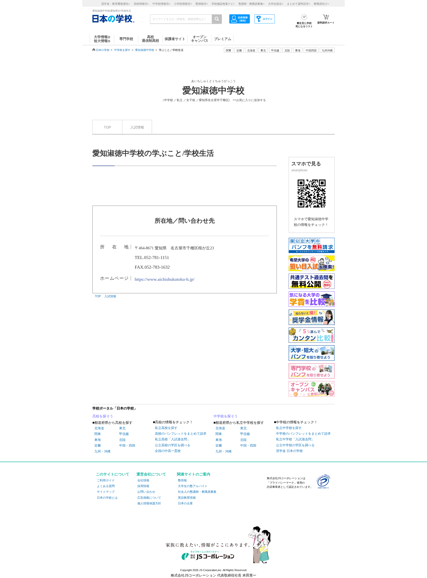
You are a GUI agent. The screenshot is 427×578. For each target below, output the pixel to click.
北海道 (251, 50)
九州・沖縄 (102, 451)
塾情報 (182, 480)
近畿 (97, 445)
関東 (97, 434)
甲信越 (124, 434)
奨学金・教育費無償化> (115, 3)
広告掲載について (149, 497)
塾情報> (201, 3)
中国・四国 (127, 445)
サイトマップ (106, 491)
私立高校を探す (166, 428)
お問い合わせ (146, 491)
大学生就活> (275, 3)
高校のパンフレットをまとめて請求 (180, 433)
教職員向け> (321, 3)
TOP (107, 127)
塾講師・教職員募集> (251, 3)
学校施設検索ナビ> (223, 3)
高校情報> (141, 3)
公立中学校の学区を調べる (295, 445)
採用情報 (143, 486)
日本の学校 (102, 49)
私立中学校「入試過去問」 (295, 439)
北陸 (122, 440)
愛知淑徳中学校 (144, 49)
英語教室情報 (187, 497)
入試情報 (137, 127)
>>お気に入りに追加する (249, 100)
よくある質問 (106, 486)
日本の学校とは (107, 497)
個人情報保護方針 (149, 503)
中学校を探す (122, 49)
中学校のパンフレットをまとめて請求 (303, 433)
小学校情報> (183, 3)
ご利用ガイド (106, 480)
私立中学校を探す (289, 428)
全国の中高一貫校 (168, 451)
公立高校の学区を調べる (172, 445)
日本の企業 (185, 503)
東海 (97, 440)
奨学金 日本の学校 (289, 451)
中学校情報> (161, 3)
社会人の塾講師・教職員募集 (197, 491)
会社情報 (143, 480)
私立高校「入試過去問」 (172, 439)
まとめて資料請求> (298, 3)
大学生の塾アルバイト (193, 486)
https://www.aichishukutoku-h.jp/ (164, 279)
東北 (122, 428)
